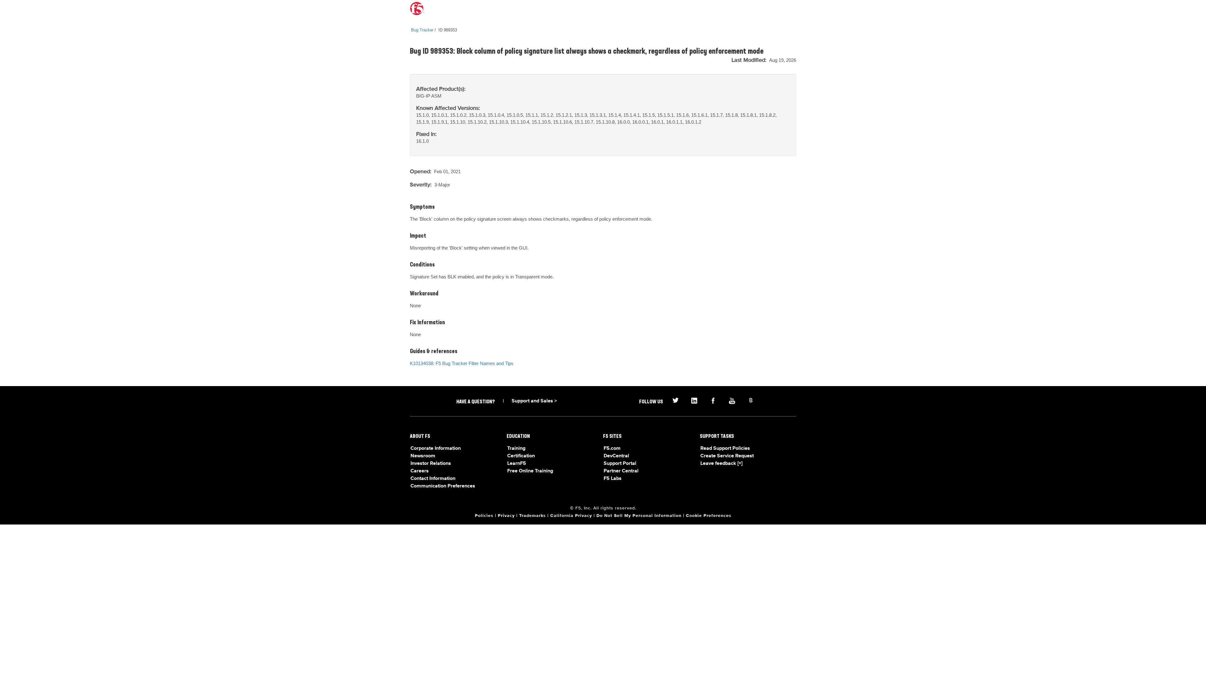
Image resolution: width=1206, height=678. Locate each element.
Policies (484, 516)
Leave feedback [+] (721, 463)
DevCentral (616, 456)
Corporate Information (435, 448)
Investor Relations (430, 463)
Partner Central (621, 471)
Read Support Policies (725, 448)
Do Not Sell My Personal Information (639, 516)
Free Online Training (530, 471)
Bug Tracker (422, 30)
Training (516, 448)
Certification (521, 456)
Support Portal (620, 463)
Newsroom (422, 456)
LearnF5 (516, 463)
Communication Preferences (442, 486)
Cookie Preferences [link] (708, 516)
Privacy (506, 516)
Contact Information (432, 478)
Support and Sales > (534, 401)
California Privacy (571, 516)
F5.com (612, 448)
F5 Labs (613, 478)
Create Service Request (727, 456)
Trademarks (532, 516)
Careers (419, 471)
